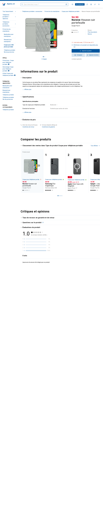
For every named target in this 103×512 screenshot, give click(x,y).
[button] (86, 42)
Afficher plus (27, 89)
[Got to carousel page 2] (44, 56)
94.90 (75, 17)
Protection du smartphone (6, 30)
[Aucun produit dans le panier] (99, 4)
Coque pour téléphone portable (9, 46)
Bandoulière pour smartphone (8, 35)
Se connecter (80, 4)
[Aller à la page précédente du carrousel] (23, 171)
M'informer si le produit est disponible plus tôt (86, 46)
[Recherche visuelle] (66, 4)
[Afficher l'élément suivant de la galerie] (68, 34)
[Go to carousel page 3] (60, 195)
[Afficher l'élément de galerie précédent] (20, 34)
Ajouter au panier (87, 51)
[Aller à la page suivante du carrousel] (96, 171)
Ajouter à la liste (93, 55)
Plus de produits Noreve (92, 32)
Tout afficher (94, 145)
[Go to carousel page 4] (61, 195)
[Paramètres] (72, 4)
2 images (44, 59)
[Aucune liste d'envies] (95, 4)
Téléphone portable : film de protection (10, 51)
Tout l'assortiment (8, 11)
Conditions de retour (28, 127)
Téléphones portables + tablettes (6, 16)
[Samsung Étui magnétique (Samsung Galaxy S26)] (54, 171)
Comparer (79, 55)
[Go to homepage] (9, 4)
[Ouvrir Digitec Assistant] (87, 4)
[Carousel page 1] (43, 56)
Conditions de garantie (48, 127)
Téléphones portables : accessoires (6, 24)
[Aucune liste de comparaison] (91, 4)
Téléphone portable (8, 95)
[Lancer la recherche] (22, 4)
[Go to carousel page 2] (59, 195)
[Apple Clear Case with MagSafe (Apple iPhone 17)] (77, 171)
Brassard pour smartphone (8, 40)
